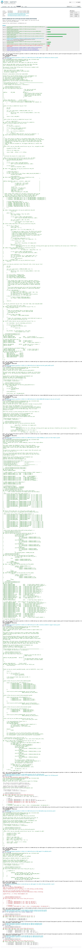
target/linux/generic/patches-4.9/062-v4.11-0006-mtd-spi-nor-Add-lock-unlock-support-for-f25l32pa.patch (32, 775)
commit (18, 6)
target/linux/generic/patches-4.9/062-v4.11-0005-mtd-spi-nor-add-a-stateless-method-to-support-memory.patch (33, 624)
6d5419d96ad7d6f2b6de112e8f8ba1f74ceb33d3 (17, 15)
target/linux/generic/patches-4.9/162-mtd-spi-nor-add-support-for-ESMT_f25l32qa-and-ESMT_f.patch (30, 884)
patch (28, 13)
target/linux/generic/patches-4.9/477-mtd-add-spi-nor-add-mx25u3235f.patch (23, 50)
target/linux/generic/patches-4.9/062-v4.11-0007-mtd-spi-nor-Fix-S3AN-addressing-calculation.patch (30, 810)
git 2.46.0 (39, 947)
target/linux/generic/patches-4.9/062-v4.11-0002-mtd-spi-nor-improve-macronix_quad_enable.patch (30, 365)
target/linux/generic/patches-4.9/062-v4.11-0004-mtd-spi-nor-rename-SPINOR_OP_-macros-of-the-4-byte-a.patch (33, 437)
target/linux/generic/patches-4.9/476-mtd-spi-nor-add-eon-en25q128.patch (22, 48)
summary (4, 6)
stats (26, 6)
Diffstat (4, 25)
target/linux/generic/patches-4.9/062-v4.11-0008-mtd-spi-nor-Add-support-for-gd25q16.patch (26, 43)
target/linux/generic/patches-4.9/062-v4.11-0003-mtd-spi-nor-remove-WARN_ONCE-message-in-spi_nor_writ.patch (33, 399)
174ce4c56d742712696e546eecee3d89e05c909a (17, 13)
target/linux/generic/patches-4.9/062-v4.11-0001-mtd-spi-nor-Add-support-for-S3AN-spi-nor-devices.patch (32, 57)
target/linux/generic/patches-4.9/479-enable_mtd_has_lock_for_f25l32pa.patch (25, 774)
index (6, 2)
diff (22, 6)
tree (15, 6)
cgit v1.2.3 (36, 947)
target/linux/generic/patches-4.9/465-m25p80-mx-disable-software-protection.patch (24, 47)
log (11, 6)
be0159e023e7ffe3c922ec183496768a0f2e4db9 (17, 14)
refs (9, 6)
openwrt (13, 2)
